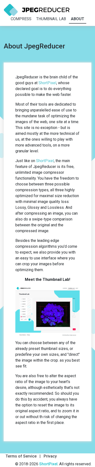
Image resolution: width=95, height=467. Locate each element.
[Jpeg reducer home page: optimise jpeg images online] (37, 10)
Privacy (50, 456)
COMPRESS (21, 19)
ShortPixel (47, 83)
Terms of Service (21, 456)
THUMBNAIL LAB (51, 19)
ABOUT (77, 19)
